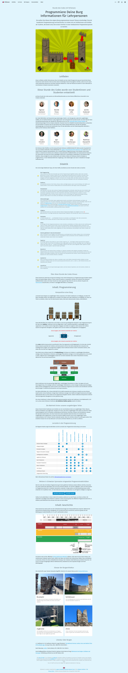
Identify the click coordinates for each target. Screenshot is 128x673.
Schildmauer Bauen (41, 471)
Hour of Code (41, 657)
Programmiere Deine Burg (42, 473)
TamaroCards (39, 282)
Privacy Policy (51, 671)
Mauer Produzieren (41, 465)
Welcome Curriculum (59, 493)
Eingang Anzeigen (40, 446)
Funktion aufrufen (70, 438)
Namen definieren (86, 438)
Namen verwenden (82, 438)
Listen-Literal (90, 439)
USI (87, 669)
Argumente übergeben (66, 437)
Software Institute (81, 669)
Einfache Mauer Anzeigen (42, 443)
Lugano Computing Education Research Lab (71, 149)
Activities (14, 2)
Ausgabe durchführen (58, 437)
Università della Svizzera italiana (77, 121)
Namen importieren (78, 437)
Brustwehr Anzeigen (41, 449)
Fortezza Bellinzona (83, 571)
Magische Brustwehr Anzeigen (43, 451)
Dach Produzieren (40, 460)
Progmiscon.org (48, 203)
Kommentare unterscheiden (62, 436)
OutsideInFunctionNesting (72, 205)
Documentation (35, 2)
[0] (122, 2)
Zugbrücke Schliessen (41, 457)
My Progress (26, 2)
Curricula (20, 2)
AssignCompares (43, 205)
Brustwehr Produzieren (41, 462)
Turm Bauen (39, 468)
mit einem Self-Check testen (64, 204)
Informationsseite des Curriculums (62, 477)
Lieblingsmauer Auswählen (42, 454)
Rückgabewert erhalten (74, 437)
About (42, 2)
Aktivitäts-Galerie (70, 493)
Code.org (55, 657)
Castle (45, 648)
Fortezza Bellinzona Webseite (60, 556)
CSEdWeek (52, 659)
